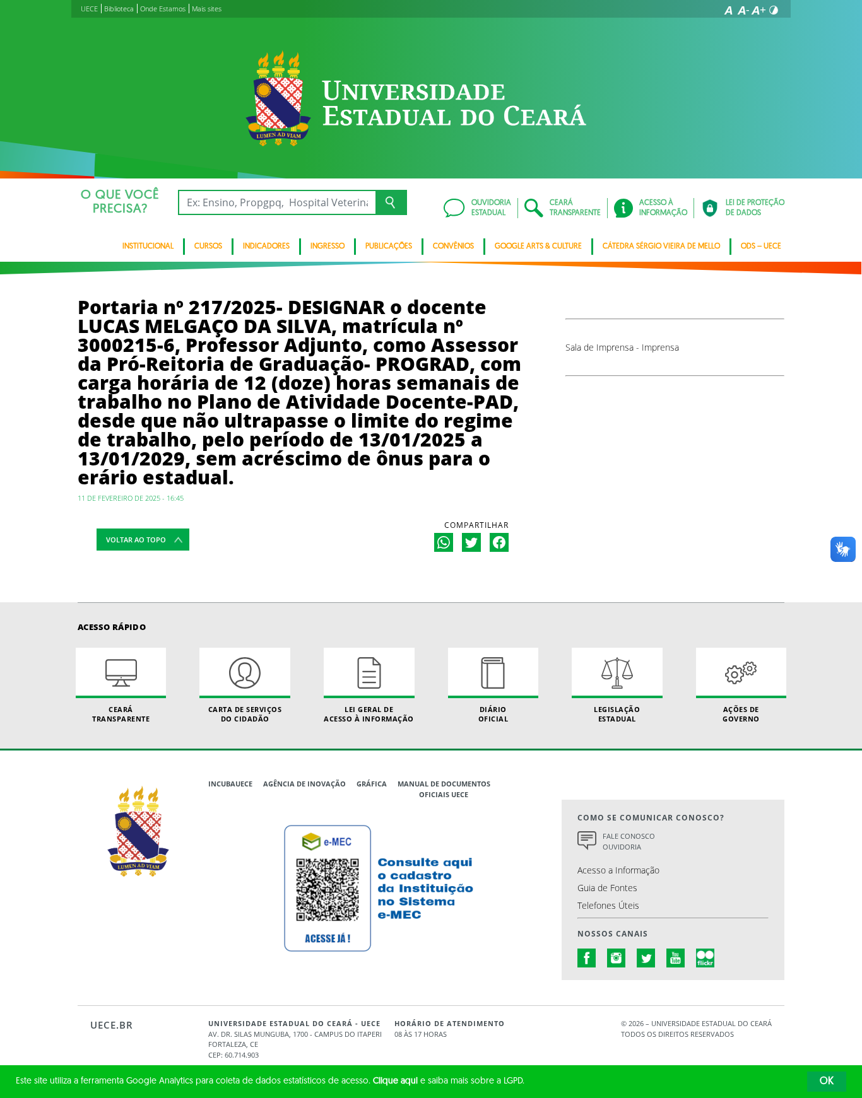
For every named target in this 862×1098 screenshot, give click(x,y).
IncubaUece (230, 783)
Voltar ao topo (136, 539)
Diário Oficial (493, 713)
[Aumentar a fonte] (758, 10)
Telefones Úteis (608, 905)
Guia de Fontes (607, 888)
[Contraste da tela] (773, 10)
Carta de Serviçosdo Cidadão (245, 713)
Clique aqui (395, 1081)
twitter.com (646, 958)
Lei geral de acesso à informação (369, 713)
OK (827, 1082)
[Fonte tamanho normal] (728, 10)
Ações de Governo (741, 713)
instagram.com (616, 958)
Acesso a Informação (618, 870)
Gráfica (372, 783)
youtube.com (675, 958)
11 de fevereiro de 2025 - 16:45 (131, 498)
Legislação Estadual (617, 713)
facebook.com (586, 958)
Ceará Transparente (121, 713)
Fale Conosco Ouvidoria (629, 841)
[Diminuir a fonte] (743, 10)
